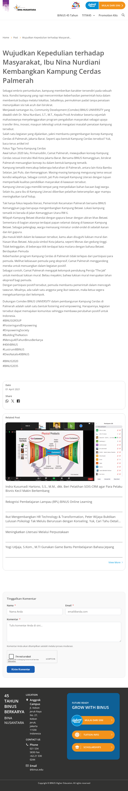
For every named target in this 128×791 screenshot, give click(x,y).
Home (6, 37)
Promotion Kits (108, 15)
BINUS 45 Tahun (67, 15)
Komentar (13, 619)
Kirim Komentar (21, 669)
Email (69, 605)
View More (114, 562)
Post (15, 37)
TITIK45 (86, 15)
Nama (11, 605)
